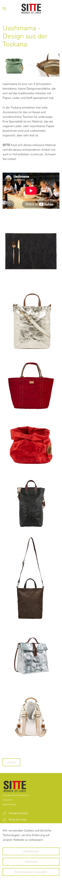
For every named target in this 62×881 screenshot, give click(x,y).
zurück (11, 762)
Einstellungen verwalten (31, 872)
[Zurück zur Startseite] (31, 8)
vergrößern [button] (31, 251)
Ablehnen (31, 862)
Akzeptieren (31, 851)
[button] (4, 8)
